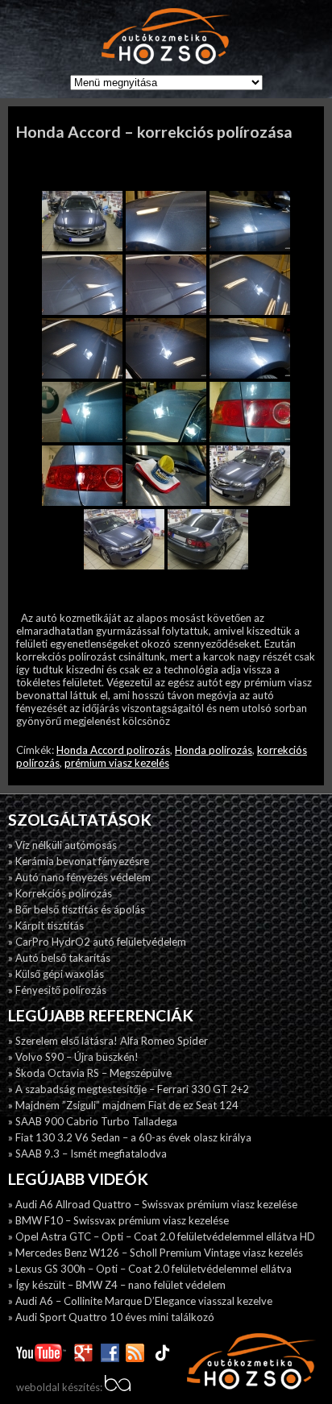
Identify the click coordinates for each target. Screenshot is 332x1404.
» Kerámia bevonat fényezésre (78, 861)
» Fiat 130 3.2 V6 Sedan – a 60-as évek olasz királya (129, 1137)
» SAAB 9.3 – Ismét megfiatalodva (87, 1153)
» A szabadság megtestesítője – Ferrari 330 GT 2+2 (128, 1089)
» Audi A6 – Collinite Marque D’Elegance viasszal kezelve (140, 1300)
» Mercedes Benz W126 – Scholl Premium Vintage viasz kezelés (155, 1252)
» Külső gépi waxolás (56, 973)
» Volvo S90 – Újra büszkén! (73, 1056)
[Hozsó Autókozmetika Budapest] (166, 37)
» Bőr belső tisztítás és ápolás (76, 909)
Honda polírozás (213, 749)
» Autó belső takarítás (59, 957)
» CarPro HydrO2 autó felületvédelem (97, 941)
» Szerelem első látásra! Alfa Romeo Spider (108, 1040)
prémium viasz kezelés (116, 762)
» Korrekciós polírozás (60, 893)
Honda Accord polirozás (113, 749)
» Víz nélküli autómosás (62, 845)
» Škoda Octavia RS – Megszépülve (90, 1072)
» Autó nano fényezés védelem (79, 877)
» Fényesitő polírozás (57, 990)
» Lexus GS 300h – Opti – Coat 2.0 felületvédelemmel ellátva (150, 1268)
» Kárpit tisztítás (46, 925)
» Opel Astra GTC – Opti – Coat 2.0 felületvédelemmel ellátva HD (161, 1236)
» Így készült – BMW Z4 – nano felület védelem (117, 1284)
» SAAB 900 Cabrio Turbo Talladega (92, 1121)
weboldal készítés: (60, 1387)
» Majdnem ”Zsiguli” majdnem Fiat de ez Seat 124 (123, 1105)
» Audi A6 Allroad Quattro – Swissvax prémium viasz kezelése (152, 1204)
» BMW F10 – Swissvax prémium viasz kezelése (118, 1220)
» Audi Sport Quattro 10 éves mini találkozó (111, 1317)
